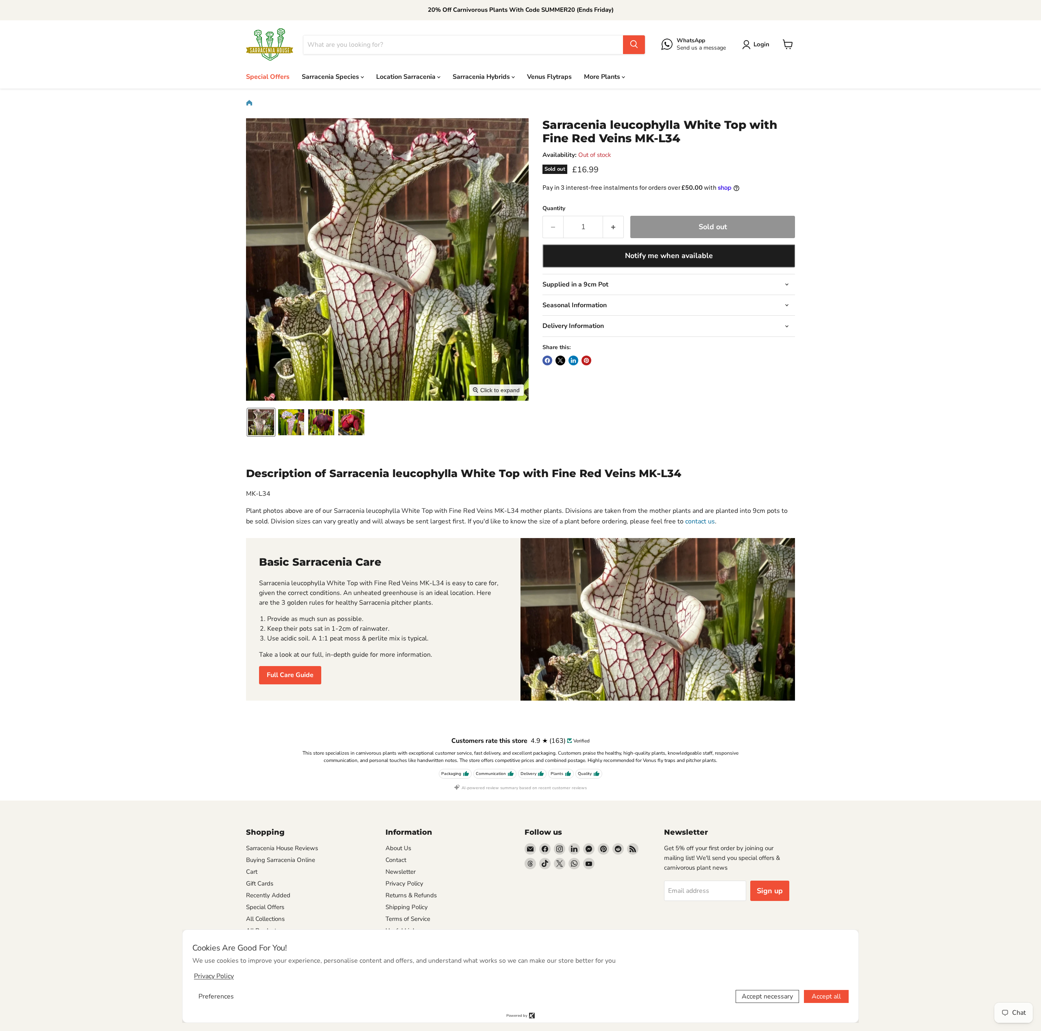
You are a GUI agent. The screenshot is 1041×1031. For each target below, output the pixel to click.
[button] (757, 45)
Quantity (553, 208)
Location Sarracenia (406, 76)
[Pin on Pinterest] (586, 360)
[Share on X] (560, 360)
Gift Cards (259, 883)
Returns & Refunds (411, 895)
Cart (251, 872)
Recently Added (268, 895)
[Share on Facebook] (547, 360)
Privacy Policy (404, 883)
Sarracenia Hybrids (482, 76)
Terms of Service (407, 919)
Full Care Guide (290, 675)
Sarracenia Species (331, 76)
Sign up (770, 891)
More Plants (603, 76)
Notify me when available (669, 255)
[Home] (249, 103)
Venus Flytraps (549, 76)
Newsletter (400, 872)
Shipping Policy (406, 907)
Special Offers (268, 76)
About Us (398, 848)
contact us (700, 521)
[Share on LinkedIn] (573, 360)
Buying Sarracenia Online (280, 860)
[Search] (634, 44)
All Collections (265, 919)
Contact (395, 860)
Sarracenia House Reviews (282, 848)
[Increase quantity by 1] (613, 227)
